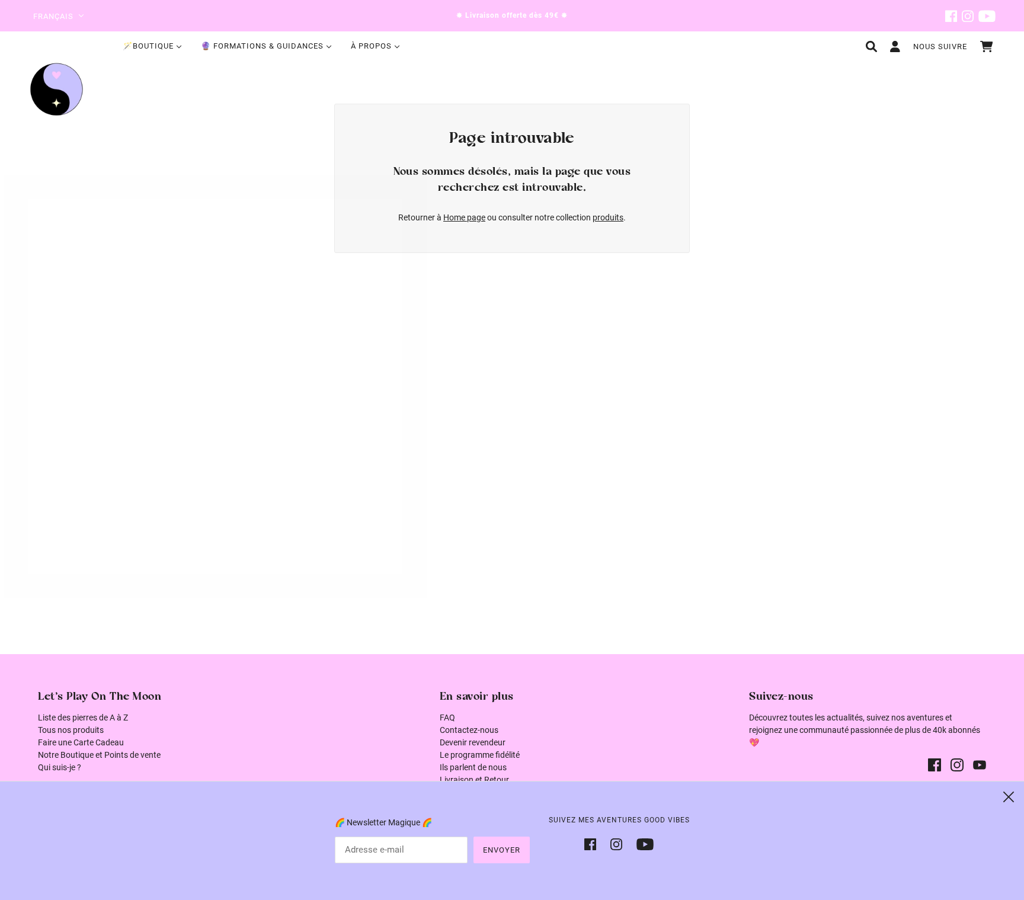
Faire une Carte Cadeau (81, 742)
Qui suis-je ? (59, 767)
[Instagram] (616, 843)
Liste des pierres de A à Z (83, 717)
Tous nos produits (71, 730)
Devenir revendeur (472, 742)
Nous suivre (940, 46)
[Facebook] (593, 843)
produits (608, 217)
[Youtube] (641, 843)
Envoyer (501, 849)
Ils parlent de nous (473, 767)
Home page (464, 217)
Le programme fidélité (480, 755)
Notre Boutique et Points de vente (99, 755)
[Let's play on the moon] (57, 89)
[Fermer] (1009, 797)
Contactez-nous (469, 730)
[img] (951, 15)
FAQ (447, 717)
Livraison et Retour (474, 779)
